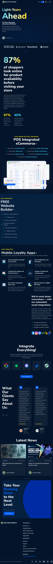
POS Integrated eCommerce (26, 141)
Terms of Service (27, 548)
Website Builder (27, 528)
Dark (46, 2)
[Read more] (13, 451)
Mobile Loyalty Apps (28, 533)
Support (25, 543)
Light (39, 2)
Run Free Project (10, 2)
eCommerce (26, 526)
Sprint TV (31, 460)
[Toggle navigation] (50, 2)
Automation (5, 460)
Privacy (35, 548)
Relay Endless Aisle (28, 530)
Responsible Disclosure (29, 551)
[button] (3, 37)
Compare (25, 541)
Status (24, 546)
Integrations (26, 535)
